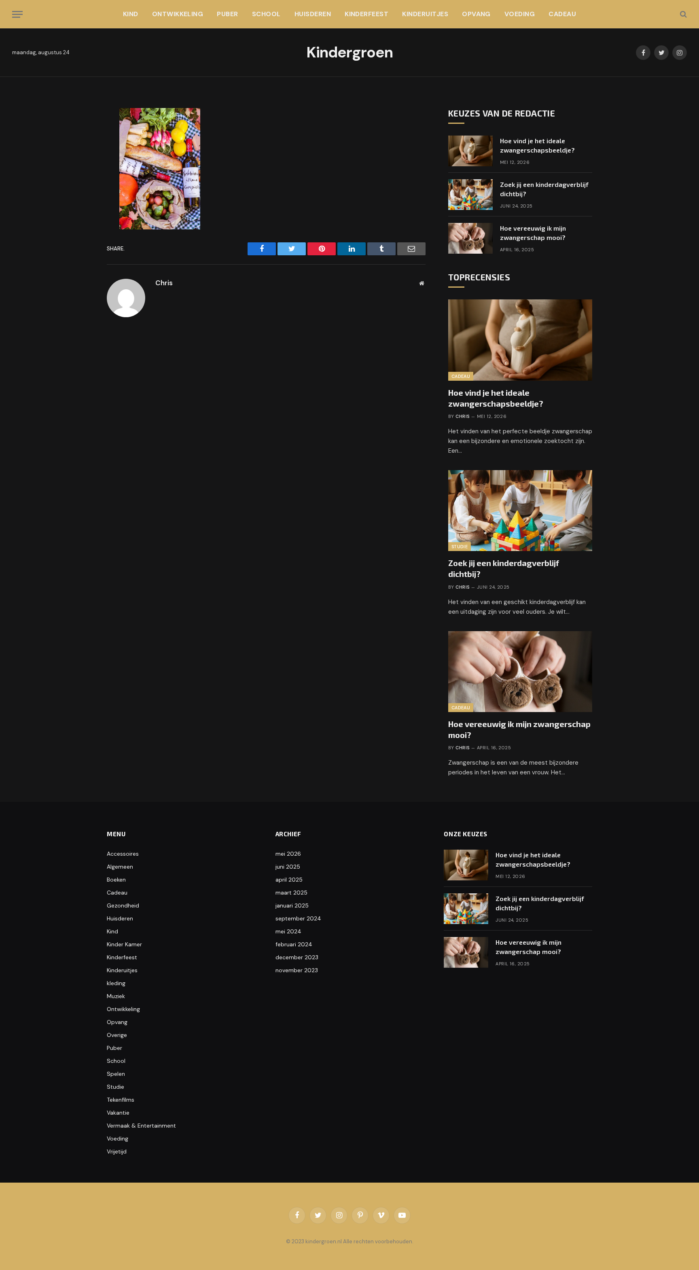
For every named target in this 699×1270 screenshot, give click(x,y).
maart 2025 (291, 892)
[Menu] (17, 14)
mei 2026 (288, 853)
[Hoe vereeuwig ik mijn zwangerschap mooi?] (470, 238)
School (266, 14)
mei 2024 (288, 931)
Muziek (116, 996)
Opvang (476, 14)
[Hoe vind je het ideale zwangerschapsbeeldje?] (470, 151)
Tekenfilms (120, 1099)
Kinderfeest (366, 14)
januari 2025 (292, 905)
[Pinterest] (79, 191)
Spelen (116, 1073)
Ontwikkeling (177, 14)
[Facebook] (79, 136)
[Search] (682, 14)
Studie (459, 546)
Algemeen (120, 866)
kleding (116, 983)
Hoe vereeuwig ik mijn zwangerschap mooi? (533, 232)
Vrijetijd (117, 1151)
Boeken (116, 879)
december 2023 (296, 957)
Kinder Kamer (124, 944)
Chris (164, 283)
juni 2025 (287, 866)
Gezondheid (123, 905)
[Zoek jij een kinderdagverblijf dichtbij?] (470, 194)
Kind (130, 14)
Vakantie (118, 1112)
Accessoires (123, 853)
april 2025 (289, 879)
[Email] (79, 209)
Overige (117, 1035)
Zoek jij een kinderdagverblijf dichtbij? (544, 188)
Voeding (519, 14)
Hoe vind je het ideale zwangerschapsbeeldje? (537, 145)
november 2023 (296, 970)
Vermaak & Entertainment (141, 1125)
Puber (227, 14)
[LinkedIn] (79, 172)
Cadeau (562, 14)
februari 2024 (293, 944)
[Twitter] (79, 154)
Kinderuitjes (425, 14)
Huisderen (312, 14)
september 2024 (298, 918)
